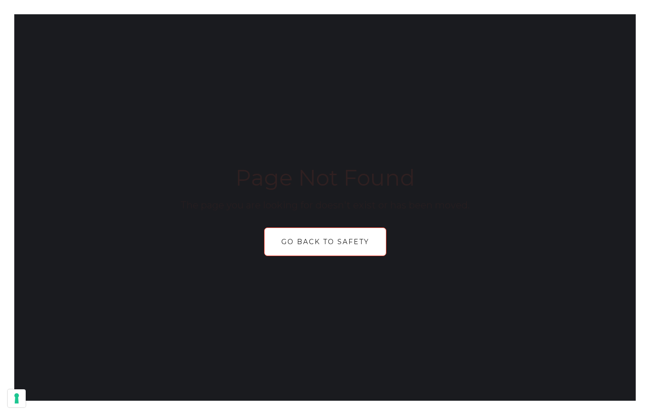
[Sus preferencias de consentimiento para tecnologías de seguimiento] (17, 398)
